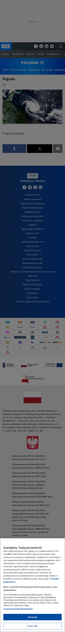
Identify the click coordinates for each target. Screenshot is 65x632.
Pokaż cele (32, 626)
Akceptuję (32, 617)
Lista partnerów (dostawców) (18, 609)
